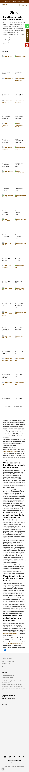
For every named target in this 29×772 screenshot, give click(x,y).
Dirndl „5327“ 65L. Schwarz (18, 328)
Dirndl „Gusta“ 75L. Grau (18, 259)
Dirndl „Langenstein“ (6, 235)
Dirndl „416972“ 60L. (19, 375)
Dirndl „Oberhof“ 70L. (6, 304)
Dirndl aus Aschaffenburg (10, 451)
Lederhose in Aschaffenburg (15, 643)
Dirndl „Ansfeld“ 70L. (19, 352)
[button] (5, 52)
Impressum (14, 763)
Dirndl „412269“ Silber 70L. (6, 352)
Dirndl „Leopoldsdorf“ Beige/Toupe (19, 140)
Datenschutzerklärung (14, 760)
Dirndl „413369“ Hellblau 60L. (6, 117)
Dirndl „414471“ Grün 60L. (6, 281)
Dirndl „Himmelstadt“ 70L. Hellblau (6, 329)
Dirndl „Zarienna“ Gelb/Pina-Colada (19, 164)
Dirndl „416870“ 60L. (19, 399)
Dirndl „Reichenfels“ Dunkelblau (6, 140)
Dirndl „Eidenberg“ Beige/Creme (5, 164)
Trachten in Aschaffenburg (10, 633)
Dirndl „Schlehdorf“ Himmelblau (5, 212)
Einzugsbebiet (6, 666)
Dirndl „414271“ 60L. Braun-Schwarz (6, 376)
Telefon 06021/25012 (8, 695)
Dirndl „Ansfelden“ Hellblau (18, 236)
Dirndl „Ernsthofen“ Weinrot (5, 188)
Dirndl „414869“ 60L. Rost (6, 259)
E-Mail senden (6, 697)
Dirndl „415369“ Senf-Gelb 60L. (19, 95)
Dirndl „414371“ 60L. (19, 281)
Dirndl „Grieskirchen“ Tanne (19, 188)
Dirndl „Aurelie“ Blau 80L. (6, 72)
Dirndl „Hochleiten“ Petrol (18, 212)
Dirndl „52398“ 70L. (19, 72)
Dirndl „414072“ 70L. (6, 399)
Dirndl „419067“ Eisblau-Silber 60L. (19, 305)
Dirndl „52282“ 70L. (6, 95)
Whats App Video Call (8, 698)
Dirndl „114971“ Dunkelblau (19, 117)
